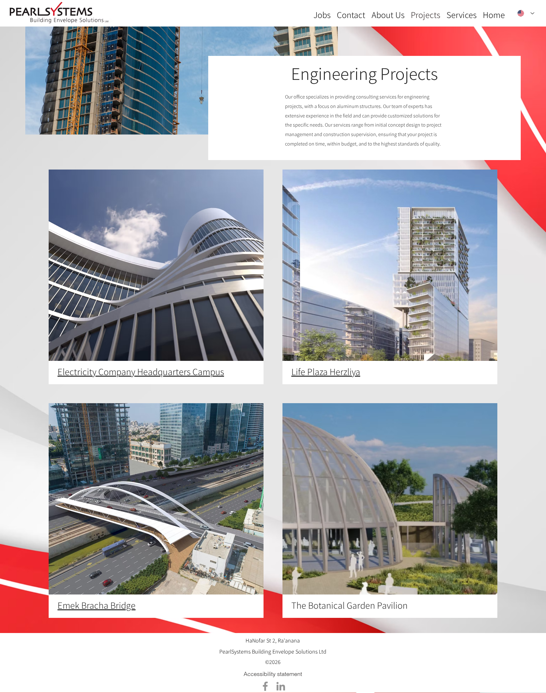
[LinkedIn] (281, 686)
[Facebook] (265, 686)
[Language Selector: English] (526, 13)
